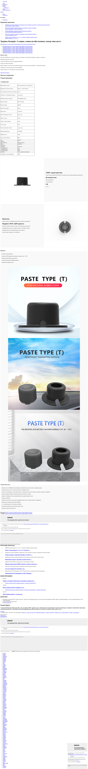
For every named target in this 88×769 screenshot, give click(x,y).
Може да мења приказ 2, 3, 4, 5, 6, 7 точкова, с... (17, 550)
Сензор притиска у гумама (66, 612)
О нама (4, 6)
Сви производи (76, 612)
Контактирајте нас (6, 9)
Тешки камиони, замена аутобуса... (12, 25)
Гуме (35, 612)
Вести (4, 5)
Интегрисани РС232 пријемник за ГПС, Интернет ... (18, 573)
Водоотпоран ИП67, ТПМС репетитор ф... (14, 29)
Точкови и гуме (58, 612)
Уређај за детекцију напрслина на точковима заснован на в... (19, 581)
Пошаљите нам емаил (4, 72)
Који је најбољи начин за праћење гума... (13, 587)
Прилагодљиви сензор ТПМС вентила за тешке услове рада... (21, 564)
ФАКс (4, 8)
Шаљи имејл (3, 615)
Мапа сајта (24, 612)
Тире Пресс (51, 612)
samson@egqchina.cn (7, 602)
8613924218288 (3, 616)
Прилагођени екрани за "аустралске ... (13, 594)
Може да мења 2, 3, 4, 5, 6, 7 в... (11, 38)
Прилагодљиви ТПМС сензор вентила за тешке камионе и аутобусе (18, 513)
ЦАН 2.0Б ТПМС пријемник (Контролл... (13, 32)
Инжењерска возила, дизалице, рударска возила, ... (18, 559)
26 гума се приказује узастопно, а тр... (15, 568)
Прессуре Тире (30, 612)
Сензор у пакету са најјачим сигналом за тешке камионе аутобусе (19, 512)
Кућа (4, 3)
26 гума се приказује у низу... (11, 35)
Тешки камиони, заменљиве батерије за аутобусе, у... (19, 554)
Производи (5, 4)
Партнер (7, 7)
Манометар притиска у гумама (42, 612)
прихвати (2, 611)
